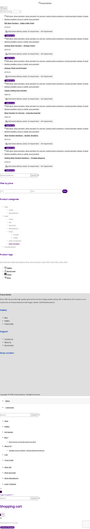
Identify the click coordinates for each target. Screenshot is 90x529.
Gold (6, 207)
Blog (6, 318)
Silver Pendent (14, 244)
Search (34, 175)
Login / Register (10, 484)
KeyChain (6, 262)
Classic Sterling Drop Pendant (15, 91)
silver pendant (35, 262)
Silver (6, 216)
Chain (11, 210)
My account (9, 345)
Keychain (12, 225)
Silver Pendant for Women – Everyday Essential (22, 113)
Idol (10, 222)
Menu (7, 401)
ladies (13, 262)
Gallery (7, 321)
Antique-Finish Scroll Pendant (15, 68)
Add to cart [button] (10, 36)
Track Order (9, 324)
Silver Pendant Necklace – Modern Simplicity (21, 136)
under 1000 (45, 262)
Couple (16, 234)
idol (1, 262)
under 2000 (63, 262)
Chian (11, 219)
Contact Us (8, 339)
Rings (11, 231)
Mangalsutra (13, 213)
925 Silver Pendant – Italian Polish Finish (19, 23)
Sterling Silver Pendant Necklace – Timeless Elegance (24, 158)
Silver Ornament (15, 241)
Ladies (15, 238)
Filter (4, 8)
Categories (9, 407)
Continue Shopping (7, 527)
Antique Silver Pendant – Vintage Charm (19, 46)
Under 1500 (54, 262)
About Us (7, 342)
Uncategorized (10, 247)
